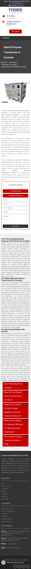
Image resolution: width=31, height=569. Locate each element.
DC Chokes (4, 516)
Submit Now (15, 226)
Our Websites (5, 499)
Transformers (5, 488)
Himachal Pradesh (13, 268)
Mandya (8, 357)
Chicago (12, 327)
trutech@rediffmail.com (17, 5)
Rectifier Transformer (7, 521)
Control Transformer (6, 508)
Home (5, 62)
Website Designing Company (15, 562)
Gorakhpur (4, 268)
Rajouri (3, 357)
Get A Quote (15, 31)
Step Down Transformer (7, 511)
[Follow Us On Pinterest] (28, 566)
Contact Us (4, 496)
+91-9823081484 (17, 3)
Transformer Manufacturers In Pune (14, 455)
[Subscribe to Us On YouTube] (19, 566)
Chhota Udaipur (15, 357)
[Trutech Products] (16, 11)
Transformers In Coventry (9, 64)
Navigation (15, 38)
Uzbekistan (6, 327)
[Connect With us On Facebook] (15, 566)
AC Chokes (4, 513)
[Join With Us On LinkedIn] (23, 566)
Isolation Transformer (7, 519)
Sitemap (3, 491)
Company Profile (5, 486)
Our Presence (13, 62)
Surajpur (18, 327)
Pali (21, 268)
